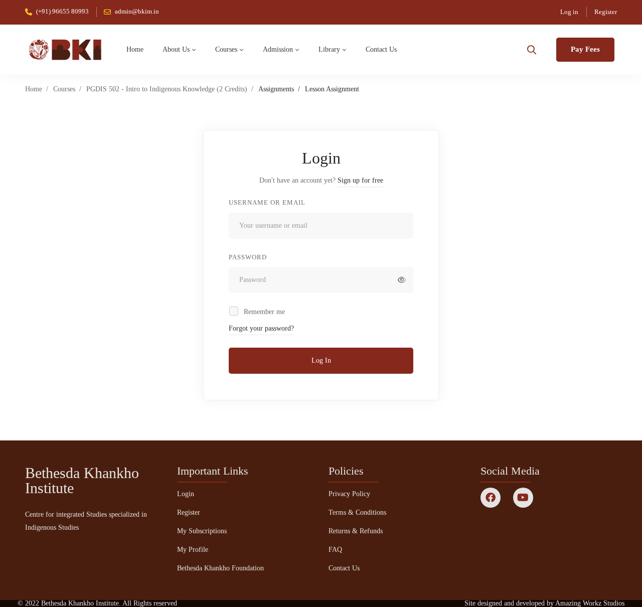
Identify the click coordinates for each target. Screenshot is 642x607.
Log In (321, 360)
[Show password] (401, 280)
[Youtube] (523, 498)
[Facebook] (490, 498)
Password (248, 257)
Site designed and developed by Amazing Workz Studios (544, 603)
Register (605, 12)
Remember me (263, 312)
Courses (64, 89)
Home (33, 89)
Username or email (267, 202)
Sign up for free (360, 180)
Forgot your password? (261, 328)
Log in (569, 12)
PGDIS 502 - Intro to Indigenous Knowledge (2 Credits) (166, 89)
